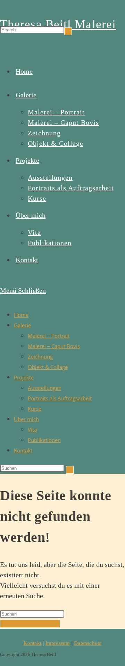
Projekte (24, 377)
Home (21, 314)
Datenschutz (87, 643)
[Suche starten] (70, 470)
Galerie (22, 325)
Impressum (57, 643)
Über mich (26, 419)
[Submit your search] (68, 31)
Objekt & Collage (48, 366)
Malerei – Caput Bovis (54, 346)
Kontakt (23, 450)
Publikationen (44, 439)
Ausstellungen (44, 387)
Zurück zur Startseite (30, 623)
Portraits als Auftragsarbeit (60, 398)
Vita (32, 429)
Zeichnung (40, 356)
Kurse (34, 408)
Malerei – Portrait (48, 335)
